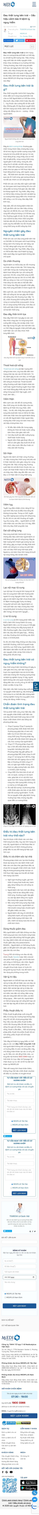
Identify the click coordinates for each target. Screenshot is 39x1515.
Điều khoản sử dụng (22, 1503)
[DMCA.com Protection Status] (23, 1423)
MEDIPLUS (23, 33)
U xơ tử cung (8, 620)
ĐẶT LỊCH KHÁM (20, 1415)
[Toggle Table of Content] (30, 46)
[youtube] (11, 1472)
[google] (6, 1472)
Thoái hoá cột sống (11, 369)
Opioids (16, 957)
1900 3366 (18, 1402)
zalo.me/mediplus (8, 1476)
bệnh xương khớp (16, 146)
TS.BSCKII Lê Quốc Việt (27, 29)
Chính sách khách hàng (12, 1500)
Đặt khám (36, 688)
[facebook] (2, 1472)
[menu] (34, 4)
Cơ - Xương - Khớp (26, 36)
